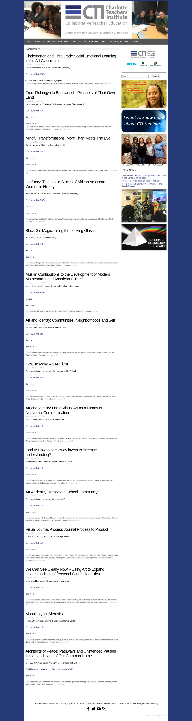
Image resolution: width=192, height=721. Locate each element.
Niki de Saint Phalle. (76, 640)
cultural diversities (92, 263)
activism (33, 396)
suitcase (111, 352)
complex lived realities (77, 263)
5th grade (33, 311)
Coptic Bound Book (70, 555)
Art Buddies (36, 640)
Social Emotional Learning (62, 83)
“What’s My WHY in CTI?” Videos (124, 41)
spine (100, 558)
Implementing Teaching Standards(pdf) (56, 669)
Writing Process (42, 642)
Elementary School (48, 640)
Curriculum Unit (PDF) (35, 74)
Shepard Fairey (31, 399)
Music (111, 219)
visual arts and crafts (54, 265)
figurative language (80, 480)
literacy (58, 640)
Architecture (33, 682)
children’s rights (64, 396)
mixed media (91, 352)
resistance (29, 129)
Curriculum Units (79, 41)
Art (30, 83)
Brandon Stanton (50, 518)
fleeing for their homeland (90, 127)
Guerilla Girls (100, 396)
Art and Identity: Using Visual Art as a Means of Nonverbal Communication (64, 410)
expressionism (75, 127)
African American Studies (38, 219)
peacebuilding (30, 684)
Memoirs (65, 640)
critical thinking (84, 600)
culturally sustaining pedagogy (90, 518)
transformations (94, 170)
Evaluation (93, 41)
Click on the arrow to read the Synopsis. (45, 81)
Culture (42, 311)
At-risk (41, 127)
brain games (42, 170)
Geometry (52, 170)
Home (29, 41)
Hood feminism (39, 265)
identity (77, 352)
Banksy (49, 396)
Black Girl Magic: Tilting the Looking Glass (60, 230)
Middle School (46, 520)
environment (66, 682)
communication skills (58, 600)
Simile (34, 483)
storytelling (38, 129)
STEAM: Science (78, 83)
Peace (114, 682)
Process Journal (83, 558)
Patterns (79, 311)
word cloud (42, 441)
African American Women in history (61, 219)
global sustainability (79, 682)
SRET (104, 41)
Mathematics (64, 311)
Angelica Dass (34, 518)
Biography (36, 600)
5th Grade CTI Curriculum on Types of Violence (141, 181)
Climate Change (50, 127)
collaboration (45, 600)
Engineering (47, 83)
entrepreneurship (94, 219)
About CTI (39, 41)
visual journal (107, 558)
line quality (40, 558)
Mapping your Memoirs (44, 614)
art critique (36, 555)
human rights (111, 396)
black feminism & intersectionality (57, 263)
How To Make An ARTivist (47, 364)
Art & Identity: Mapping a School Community (61, 492)
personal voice (71, 558)
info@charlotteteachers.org (148, 703)
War (43, 684)
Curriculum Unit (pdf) (34, 334)
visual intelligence (59, 602)
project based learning (92, 640)
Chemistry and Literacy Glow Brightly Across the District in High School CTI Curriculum (144, 177)
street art (41, 399)
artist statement (46, 555)
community (54, 352)
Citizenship (46, 682)
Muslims (72, 311)
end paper (92, 555)
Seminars (51, 41)
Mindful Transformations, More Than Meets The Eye (68, 138)
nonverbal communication (107, 438)
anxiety (32, 170)
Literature (104, 219)
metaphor (105, 480)
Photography (56, 520)
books (55, 396)
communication (43, 352)
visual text (70, 602)
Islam (56, 311)
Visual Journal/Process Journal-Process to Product (67, 529)
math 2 (75, 170)
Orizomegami (60, 558)
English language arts (64, 480)
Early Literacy (37, 83)
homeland (100, 682)
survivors (46, 129)
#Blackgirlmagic (35, 263)
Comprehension (50, 480)
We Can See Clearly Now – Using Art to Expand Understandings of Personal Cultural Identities (65, 571)
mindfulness (83, 170)
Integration (35, 602)
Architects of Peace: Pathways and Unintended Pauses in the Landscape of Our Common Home (71, 653)
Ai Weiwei (39, 396)
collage (35, 352)
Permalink (98, 83)
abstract (33, 127)
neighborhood (102, 352)
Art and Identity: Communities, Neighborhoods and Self (70, 320)
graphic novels (89, 396)
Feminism (103, 263)
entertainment (82, 219)
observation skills (46, 602)
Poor (102, 127)
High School (70, 438)
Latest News (128, 170)
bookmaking (57, 555)
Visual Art (34, 355)
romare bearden (107, 640)
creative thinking (72, 600)
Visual (28, 355)
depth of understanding (99, 600)
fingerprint (70, 352)
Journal (83, 352)
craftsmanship (83, 555)
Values (38, 684)
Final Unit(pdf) (32, 669)
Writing (49, 441)
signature (93, 558)
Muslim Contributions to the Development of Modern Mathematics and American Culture (68, 276)
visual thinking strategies (84, 602)
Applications (63, 41)
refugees (108, 127)
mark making (49, 558)
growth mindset (62, 170)
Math (70, 170)
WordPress (163, 715)
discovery (62, 352)
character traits (38, 480)
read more (31, 124)
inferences (97, 480)
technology (89, 83)
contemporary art (77, 396)
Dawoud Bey (106, 518)
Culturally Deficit (63, 127)
